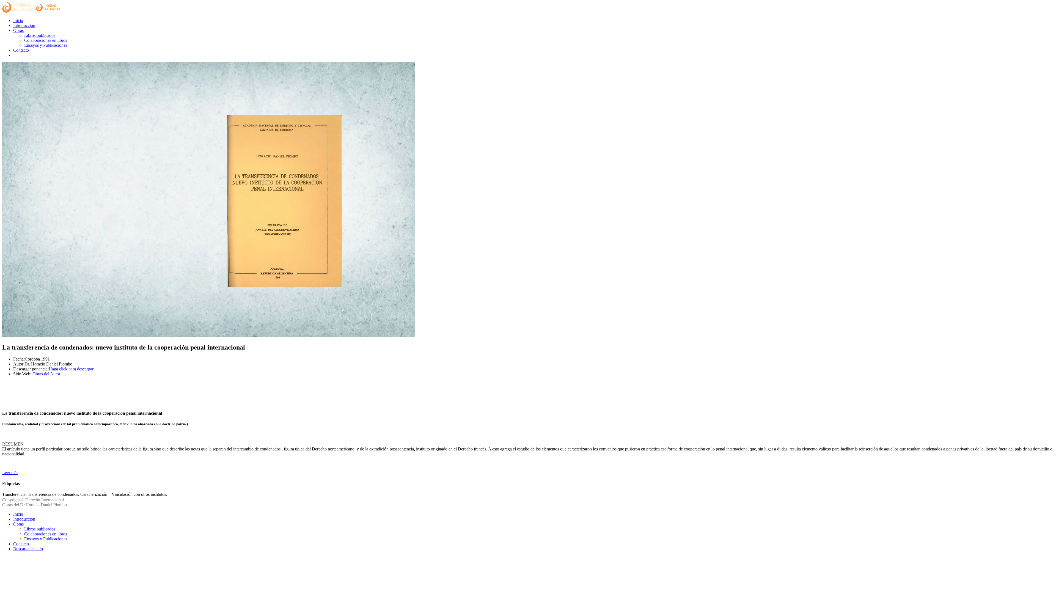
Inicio (18, 20)
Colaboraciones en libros (45, 40)
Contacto (21, 50)
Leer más (10, 472)
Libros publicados (39, 35)
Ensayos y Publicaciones (45, 45)
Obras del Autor (46, 374)
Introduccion (24, 25)
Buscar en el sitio (28, 548)
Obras (18, 30)
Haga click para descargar (71, 369)
